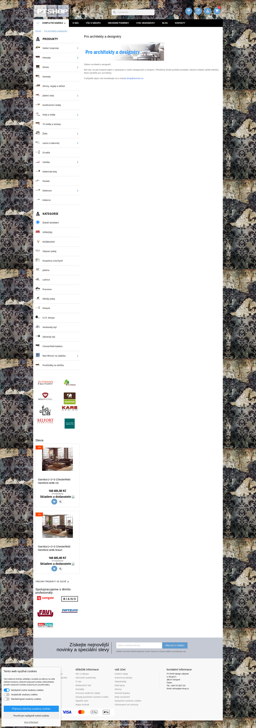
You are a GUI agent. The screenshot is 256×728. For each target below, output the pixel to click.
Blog (219, 4)
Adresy (118, 689)
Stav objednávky (145, 23)
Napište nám (82, 700)
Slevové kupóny (122, 693)
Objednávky (120, 681)
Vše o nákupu (93, 23)
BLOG (165, 23)
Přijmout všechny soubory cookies (31, 708)
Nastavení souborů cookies (128, 700)
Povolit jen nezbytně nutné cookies (31, 715)
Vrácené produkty (123, 677)
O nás (76, 23)
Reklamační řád (83, 685)
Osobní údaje (121, 673)
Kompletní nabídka (54, 23)
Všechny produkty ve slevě (52, 582)
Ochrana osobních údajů (88, 693)
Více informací (31, 722)
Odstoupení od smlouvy (126, 704)
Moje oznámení (122, 696)
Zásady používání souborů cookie (92, 696)
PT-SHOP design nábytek (121, 724)
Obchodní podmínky (118, 23)
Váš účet (120, 669)
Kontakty (180, 23)
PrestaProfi (146, 724)
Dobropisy (120, 685)
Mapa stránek (82, 704)
